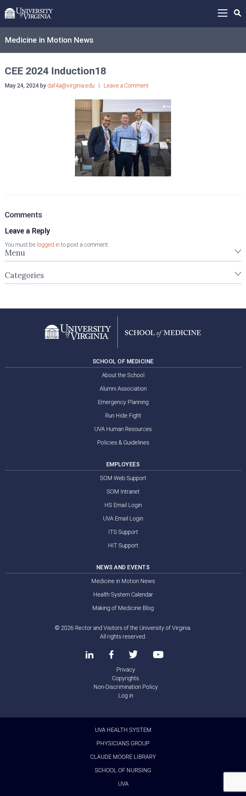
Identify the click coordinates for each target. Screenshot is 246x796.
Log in (125, 695)
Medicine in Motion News (49, 40)
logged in (48, 244)
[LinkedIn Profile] (89, 654)
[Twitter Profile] (133, 654)
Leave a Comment (126, 85)
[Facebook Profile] (111, 654)
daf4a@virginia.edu (70, 85)
